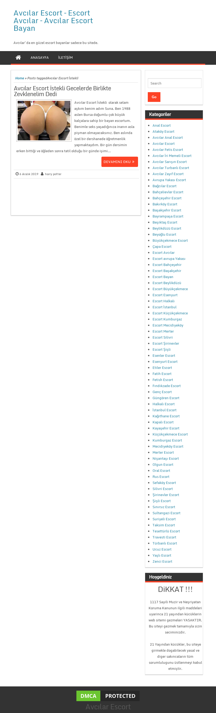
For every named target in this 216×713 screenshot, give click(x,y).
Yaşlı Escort (162, 555)
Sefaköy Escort (164, 483)
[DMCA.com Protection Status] (108, 695)
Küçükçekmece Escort (170, 434)
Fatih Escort (162, 374)
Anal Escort (162, 125)
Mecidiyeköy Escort (168, 446)
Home (19, 78)
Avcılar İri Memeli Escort (172, 156)
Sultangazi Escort (166, 513)
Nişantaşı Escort (166, 458)
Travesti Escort (164, 537)
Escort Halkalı (164, 301)
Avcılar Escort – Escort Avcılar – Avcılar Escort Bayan (53, 20)
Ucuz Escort (162, 549)
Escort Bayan (163, 277)
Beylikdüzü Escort (167, 228)
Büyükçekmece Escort (170, 240)
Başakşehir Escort (167, 210)
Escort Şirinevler (166, 343)
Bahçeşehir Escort (167, 198)
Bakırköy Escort (165, 204)
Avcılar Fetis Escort (168, 149)
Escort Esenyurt (165, 295)
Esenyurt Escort (165, 361)
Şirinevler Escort (166, 495)
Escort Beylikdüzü (167, 283)
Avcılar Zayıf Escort (168, 174)
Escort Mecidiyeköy (168, 325)
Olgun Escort (163, 464)
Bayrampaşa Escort (168, 216)
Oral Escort (161, 470)
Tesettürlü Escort (166, 531)
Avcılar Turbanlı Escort (171, 168)
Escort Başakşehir (167, 271)
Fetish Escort (163, 380)
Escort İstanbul (164, 307)
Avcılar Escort (164, 143)
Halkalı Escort (164, 404)
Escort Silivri (163, 337)
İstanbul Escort (164, 410)
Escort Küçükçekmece (170, 313)
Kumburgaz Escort (167, 440)
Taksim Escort (164, 525)
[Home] (18, 57)
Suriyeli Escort (164, 519)
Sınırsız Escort (164, 507)
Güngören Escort (166, 398)
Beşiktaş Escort (165, 222)
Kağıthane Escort (166, 416)
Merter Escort (163, 452)
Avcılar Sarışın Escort (170, 162)
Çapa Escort (162, 246)
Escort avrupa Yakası (169, 258)
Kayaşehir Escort (166, 428)
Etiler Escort (162, 367)
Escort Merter (163, 331)
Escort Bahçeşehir (167, 265)
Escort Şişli (162, 349)
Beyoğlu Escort (164, 234)
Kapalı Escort (163, 422)
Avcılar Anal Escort (168, 137)
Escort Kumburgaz (167, 319)
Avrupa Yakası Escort (169, 180)
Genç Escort (162, 392)
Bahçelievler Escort (168, 192)
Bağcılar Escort (164, 186)
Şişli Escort (162, 501)
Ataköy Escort (163, 131)
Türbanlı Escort (165, 543)
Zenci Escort (162, 561)
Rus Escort (161, 476)
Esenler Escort (164, 355)
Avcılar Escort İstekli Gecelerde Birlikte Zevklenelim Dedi (62, 90)
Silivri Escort (163, 489)
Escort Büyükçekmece (170, 289)
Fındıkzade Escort (167, 386)
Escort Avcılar (164, 252)
